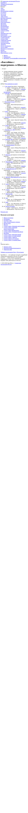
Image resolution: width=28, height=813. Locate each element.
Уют (7, 198)
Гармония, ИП (9, 139)
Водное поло (7, 223)
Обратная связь (8, 249)
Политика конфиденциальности (12, 248)
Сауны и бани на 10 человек (11, 238)
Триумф (7, 93)
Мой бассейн (9, 194)
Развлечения (7, 57)
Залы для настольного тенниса (12, 222)
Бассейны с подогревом (10, 58)
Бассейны (6, 233)
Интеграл (7, 117)
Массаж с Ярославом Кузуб (13, 177)
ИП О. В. (7, 135)
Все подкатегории (21, 58)
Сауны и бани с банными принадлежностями (10, 228)
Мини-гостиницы (8, 217)
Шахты (6, 55)
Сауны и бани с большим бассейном (13, 231)
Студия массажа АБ (11, 168)
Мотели (6, 224)
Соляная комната (10, 145)
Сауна (7, 184)
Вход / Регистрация (18, 252)
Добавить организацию (7, 252)
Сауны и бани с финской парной (12, 234)
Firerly (6, 111)
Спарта (7, 125)
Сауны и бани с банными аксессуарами (14, 226)
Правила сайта (8, 246)
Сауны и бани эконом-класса (11, 230)
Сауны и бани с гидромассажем (12, 240)
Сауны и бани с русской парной (12, 236)
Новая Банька (9, 161)
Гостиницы (7, 219)
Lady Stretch (8, 86)
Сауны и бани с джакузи (10, 237)
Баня (7, 202)
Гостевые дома (8, 220)
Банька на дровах (10, 206)
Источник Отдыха (10, 101)
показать (23, 89)
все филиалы (7, 92)
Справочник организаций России (11, 263)
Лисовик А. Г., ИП (10, 129)
